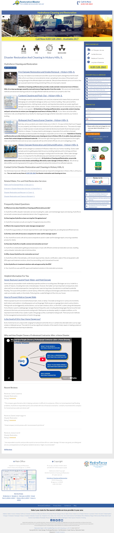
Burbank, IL (15, 496)
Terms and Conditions (44, 505)
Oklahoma (87, 515)
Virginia (59, 517)
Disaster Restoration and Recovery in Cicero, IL (19, 192)
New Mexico (57, 515)
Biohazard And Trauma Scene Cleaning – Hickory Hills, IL (43, 120)
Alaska (8, 513)
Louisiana (92, 513)
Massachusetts (107, 513)
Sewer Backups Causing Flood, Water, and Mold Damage (27, 280)
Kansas (81, 513)
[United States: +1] (88, 119)
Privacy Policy (57, 505)
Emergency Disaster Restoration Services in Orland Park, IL (23, 188)
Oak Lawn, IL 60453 (24, 496)
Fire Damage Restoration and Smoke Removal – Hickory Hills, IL (46, 72)
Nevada (37, 515)
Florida (54, 513)
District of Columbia (47, 513)
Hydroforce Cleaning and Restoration (57, 478)
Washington (65, 517)
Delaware (39, 513)
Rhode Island (104, 515)
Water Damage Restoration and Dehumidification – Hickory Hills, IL (48, 144)
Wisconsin (78, 517)
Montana (27, 515)
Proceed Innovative (60, 532)
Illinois (70, 513)
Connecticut (34, 513)
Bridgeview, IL (7, 496)
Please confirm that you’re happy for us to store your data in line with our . (98, 128)
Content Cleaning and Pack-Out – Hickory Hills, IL (40, 95)
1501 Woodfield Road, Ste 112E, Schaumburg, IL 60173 (57, 528)
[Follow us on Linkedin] (59, 520)
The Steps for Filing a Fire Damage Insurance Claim (98, 206)
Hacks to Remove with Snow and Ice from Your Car (99, 198)
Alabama (5, 513)
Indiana (74, 513)
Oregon (92, 515)
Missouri (22, 515)
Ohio (83, 515)
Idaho (67, 513)
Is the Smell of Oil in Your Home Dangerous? (22, 319)
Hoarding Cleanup (93, 98)
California (23, 513)
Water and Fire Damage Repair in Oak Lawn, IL (19, 185)
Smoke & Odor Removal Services (97, 90)
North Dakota (77, 515)
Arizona (13, 513)
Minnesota (10, 515)
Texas (47, 517)
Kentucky (86, 513)
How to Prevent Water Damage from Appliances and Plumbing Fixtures (98, 194)
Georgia (59, 513)
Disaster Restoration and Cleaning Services (99, 78)
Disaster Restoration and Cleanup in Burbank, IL (19, 196)
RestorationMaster (38, 528)
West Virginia (71, 517)
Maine (96, 513)
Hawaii (63, 513)
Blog (75, 505)
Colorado (28, 513)
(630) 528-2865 (87, 4)
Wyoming (83, 517)
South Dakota (36, 517)
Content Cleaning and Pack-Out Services (99, 87)
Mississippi (16, 515)
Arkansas (18, 513)
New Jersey (51, 515)
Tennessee (42, 517)
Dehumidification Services (95, 95)
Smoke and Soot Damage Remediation (98, 93)
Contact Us (67, 505)
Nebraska (32, 515)
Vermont (55, 517)
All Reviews (8, 449)
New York (63, 515)
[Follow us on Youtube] (62, 520)
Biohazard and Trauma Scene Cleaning (98, 84)
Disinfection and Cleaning (95, 81)
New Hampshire (43, 515)
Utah (51, 517)
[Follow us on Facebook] (54, 520)
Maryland (100, 513)
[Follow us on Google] (51, 520)
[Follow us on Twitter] (56, 520)
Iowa (78, 513)
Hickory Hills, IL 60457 (23, 498)
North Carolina (70, 515)
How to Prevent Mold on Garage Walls (20, 297)
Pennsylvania (98, 515)
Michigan (5, 515)
